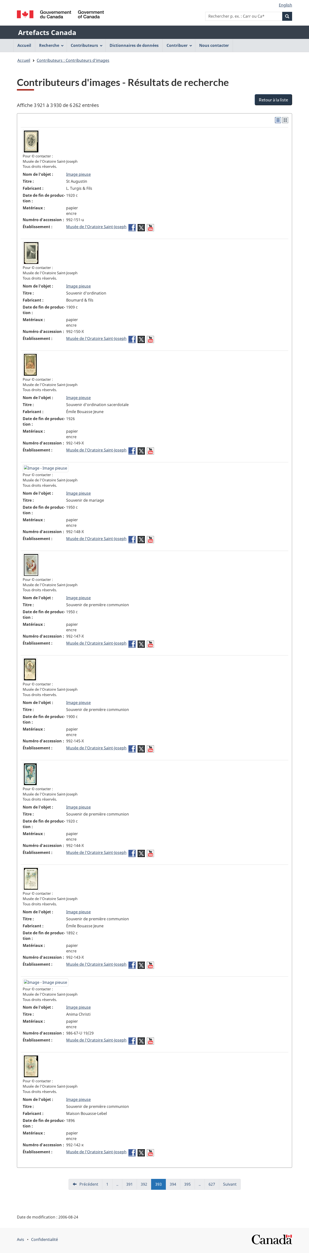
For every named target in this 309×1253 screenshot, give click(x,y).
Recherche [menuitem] (49, 45)
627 (214, 1186)
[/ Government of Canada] (60, 14)
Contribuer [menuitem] (177, 45)
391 (131, 1186)
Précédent (88, 1184)
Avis (20, 1239)
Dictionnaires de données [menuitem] (134, 45)
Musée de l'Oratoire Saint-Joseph (96, 226)
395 (189, 1186)
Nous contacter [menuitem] (214, 45)
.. (119, 1186)
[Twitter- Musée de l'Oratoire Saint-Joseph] (141, 227)
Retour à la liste (273, 99)
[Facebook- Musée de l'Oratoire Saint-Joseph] (132, 227)
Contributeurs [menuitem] (84, 45)
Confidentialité (44, 1239)
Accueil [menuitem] (24, 45)
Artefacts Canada (47, 32)
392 (146, 1186)
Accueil (23, 60)
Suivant (230, 1184)
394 (175, 1186)
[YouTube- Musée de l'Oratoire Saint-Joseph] (150, 227)
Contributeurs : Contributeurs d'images (73, 60)
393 (160, 1186)
